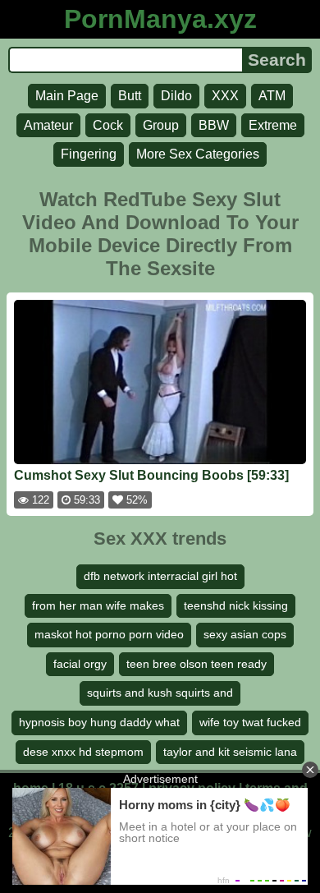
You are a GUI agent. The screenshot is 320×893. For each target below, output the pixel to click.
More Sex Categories (197, 154)
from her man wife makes (98, 605)
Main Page (66, 96)
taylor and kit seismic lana (230, 751)
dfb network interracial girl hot (160, 575)
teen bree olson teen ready (196, 663)
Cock (108, 125)
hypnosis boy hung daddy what (99, 722)
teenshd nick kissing (236, 605)
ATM (272, 96)
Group (161, 125)
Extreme (273, 125)
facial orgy (80, 663)
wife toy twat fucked (250, 722)
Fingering (89, 154)
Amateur (48, 125)
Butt (129, 96)
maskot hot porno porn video (109, 634)
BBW (214, 125)
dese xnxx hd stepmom (83, 751)
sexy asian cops (244, 634)
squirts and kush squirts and (160, 692)
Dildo (176, 96)
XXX (225, 96)
